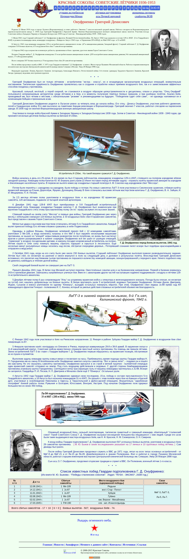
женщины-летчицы (143, 12)
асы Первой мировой (108, 16)
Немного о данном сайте (94, 544)
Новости (59, 544)
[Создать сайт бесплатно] (94, 558)
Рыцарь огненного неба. (94, 520)
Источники (129, 544)
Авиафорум (71, 544)
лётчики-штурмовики (108, 12)
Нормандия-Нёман (71, 16)
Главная (47, 544)
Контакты (115, 544)
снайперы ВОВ (143, 16)
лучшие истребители (71, 12)
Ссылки (141, 544)
